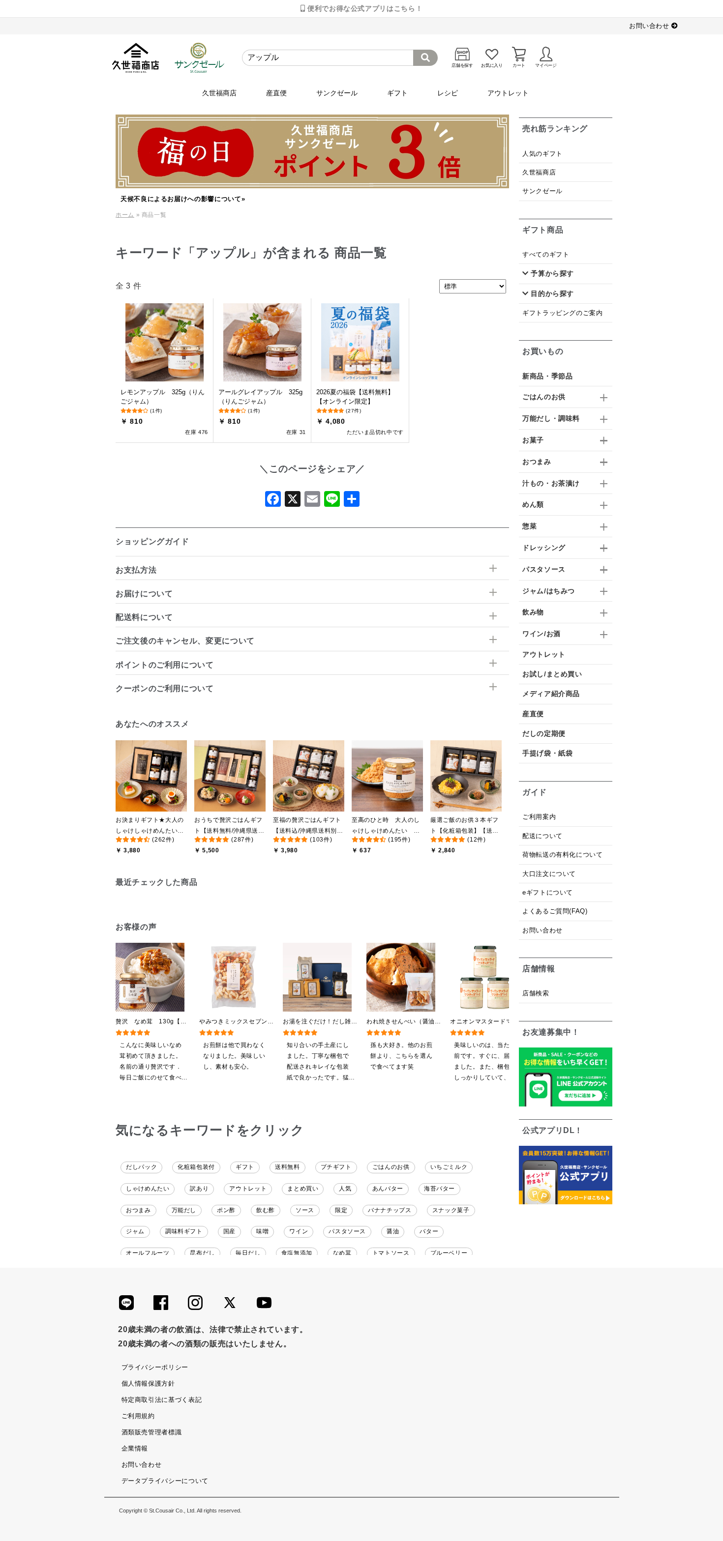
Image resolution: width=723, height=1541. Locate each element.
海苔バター (439, 1188)
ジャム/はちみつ (548, 591)
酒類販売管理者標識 (151, 1432)
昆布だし (202, 1253)
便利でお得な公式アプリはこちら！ (363, 8)
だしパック (141, 1166)
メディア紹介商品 (551, 694)
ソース (305, 1210)
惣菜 (529, 526)
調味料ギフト (184, 1231)
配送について (542, 836)
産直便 (276, 93)
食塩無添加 (296, 1253)
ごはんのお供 (391, 1166)
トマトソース (391, 1253)
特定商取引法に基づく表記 (161, 1399)
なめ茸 (342, 1253)
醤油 (393, 1231)
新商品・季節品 (547, 376)
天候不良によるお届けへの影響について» (182, 199)
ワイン (298, 1231)
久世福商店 (219, 93)
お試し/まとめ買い (552, 674)
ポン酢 (226, 1210)
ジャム (135, 1231)
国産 (229, 1231)
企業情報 (135, 1448)
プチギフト (336, 1166)
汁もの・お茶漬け (551, 483)
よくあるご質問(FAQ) (555, 911)
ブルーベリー (449, 1253)
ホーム (125, 214)
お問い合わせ (650, 25)
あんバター (387, 1188)
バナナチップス (389, 1210)
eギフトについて (547, 892)
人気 (345, 1188)
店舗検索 (535, 993)
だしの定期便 (544, 733)
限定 (341, 1210)
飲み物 (533, 612)
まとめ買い (302, 1188)
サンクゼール (337, 93)
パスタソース (347, 1231)
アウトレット (508, 93)
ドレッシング (544, 548)
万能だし (184, 1210)
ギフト (397, 93)
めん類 (533, 504)
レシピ (447, 93)
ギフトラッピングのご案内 (562, 313)
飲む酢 (265, 1210)
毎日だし (248, 1253)
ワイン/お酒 (541, 634)
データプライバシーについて (165, 1480)
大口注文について (549, 873)
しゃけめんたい (147, 1188)
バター (429, 1231)
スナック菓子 (451, 1210)
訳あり (199, 1188)
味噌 (262, 1231)
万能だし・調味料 (551, 418)
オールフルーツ (147, 1253)
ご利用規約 (138, 1416)
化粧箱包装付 (196, 1166)
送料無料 (287, 1166)
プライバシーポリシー (154, 1367)
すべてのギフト (545, 254)
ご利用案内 (539, 816)
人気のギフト (542, 153)
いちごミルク (449, 1166)
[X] (292, 502)
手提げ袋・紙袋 (547, 753)
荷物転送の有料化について (562, 854)
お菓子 (533, 440)
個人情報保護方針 (148, 1383)
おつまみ (138, 1210)
